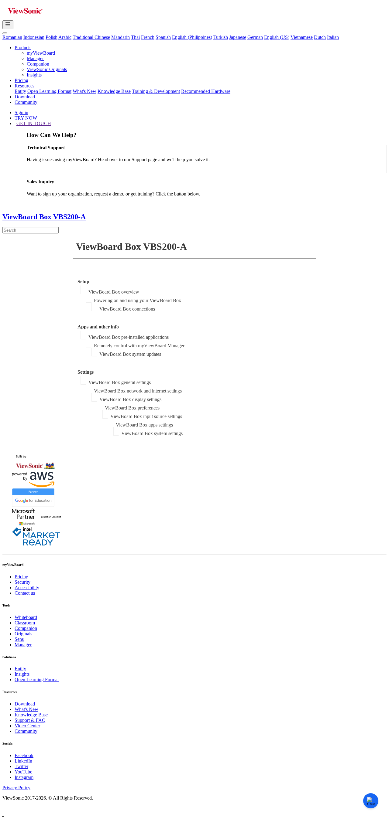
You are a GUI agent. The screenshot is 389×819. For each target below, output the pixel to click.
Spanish (163, 37)
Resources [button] (24, 85)
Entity (20, 91)
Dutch (320, 37)
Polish (51, 37)
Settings (85, 372)
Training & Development (156, 91)
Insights (34, 74)
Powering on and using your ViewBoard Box (137, 300)
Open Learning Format (49, 91)
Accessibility (27, 587)
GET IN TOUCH (33, 123)
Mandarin (120, 37)
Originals (23, 633)
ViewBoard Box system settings (152, 433)
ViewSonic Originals (47, 69)
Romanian (12, 37)
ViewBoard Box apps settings (144, 424)
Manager (35, 58)
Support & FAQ (30, 720)
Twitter (21, 766)
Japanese (237, 37)
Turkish (220, 37)
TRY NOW (26, 118)
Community (26, 102)
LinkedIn (23, 760)
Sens (19, 639)
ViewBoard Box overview (113, 291)
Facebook (24, 755)
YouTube (23, 771)
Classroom (25, 622)
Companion (38, 63)
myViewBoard (41, 53)
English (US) (276, 37)
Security (22, 582)
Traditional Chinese (91, 37)
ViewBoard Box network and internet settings (138, 390)
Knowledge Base (114, 91)
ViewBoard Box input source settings (146, 416)
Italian (333, 37)
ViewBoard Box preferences (132, 407)
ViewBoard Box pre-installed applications (128, 337)
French (147, 37)
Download (25, 96)
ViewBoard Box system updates (130, 354)
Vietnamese (302, 37)
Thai (135, 37)
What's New (84, 91)
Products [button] (23, 47)
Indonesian (33, 37)
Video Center (27, 725)
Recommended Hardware (205, 91)
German (255, 37)
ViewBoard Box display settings (130, 399)
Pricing (21, 80)
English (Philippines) (192, 37)
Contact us (25, 593)
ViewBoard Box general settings (119, 382)
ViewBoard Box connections (127, 308)
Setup (83, 281)
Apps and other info (98, 326)
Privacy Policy (16, 787)
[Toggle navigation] (7, 24)
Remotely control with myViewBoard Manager (139, 345)
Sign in (21, 112)
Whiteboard (26, 617)
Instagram (24, 777)
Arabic (64, 37)
